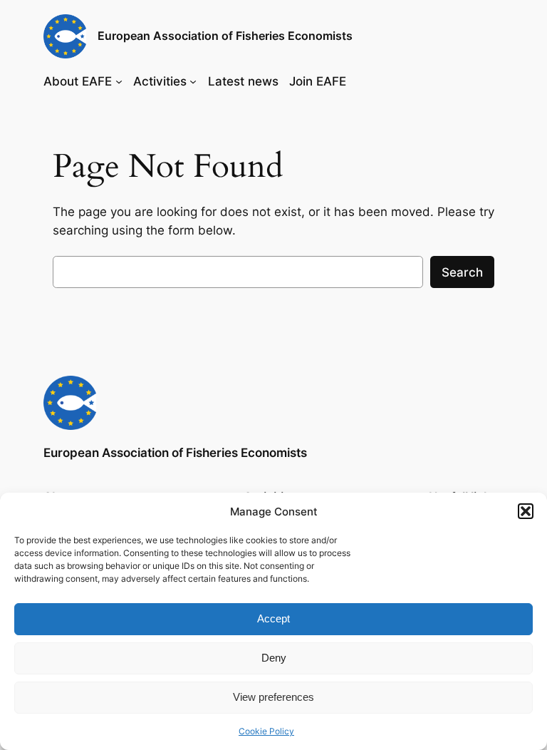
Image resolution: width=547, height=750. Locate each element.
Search (462, 272)
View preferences (273, 697)
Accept (273, 618)
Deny (273, 658)
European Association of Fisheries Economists (225, 36)
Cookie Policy (266, 731)
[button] (526, 511)
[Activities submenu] (193, 81)
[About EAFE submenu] (119, 81)
